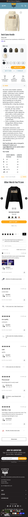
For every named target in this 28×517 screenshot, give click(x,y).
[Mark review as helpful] (24, 272)
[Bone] (5, 55)
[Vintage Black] (10, 50)
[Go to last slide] (2, 198)
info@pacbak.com (7, 485)
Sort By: (18, 249)
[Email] (20, 506)
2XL (19, 63)
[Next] (15, 208)
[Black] (9, 217)
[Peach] (18, 217)
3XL (23, 63)
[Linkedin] (18, 506)
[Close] (11, 511)
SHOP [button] (2, 490)
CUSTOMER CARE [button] (4, 498)
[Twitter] (10, 506)
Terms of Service (21, 461)
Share (24, 176)
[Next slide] (26, 198)
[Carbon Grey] (21, 50)
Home (2, 176)
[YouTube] (15, 506)
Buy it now (8, 71)
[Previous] (13, 208)
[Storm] (15, 217)
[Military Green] (16, 50)
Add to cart (18, 67)
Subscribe (22, 458)
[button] (4, 6)
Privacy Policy (14, 462)
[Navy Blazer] (5, 50)
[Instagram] (12, 506)
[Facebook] (7, 506)
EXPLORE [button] (3, 494)
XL (14, 63)
